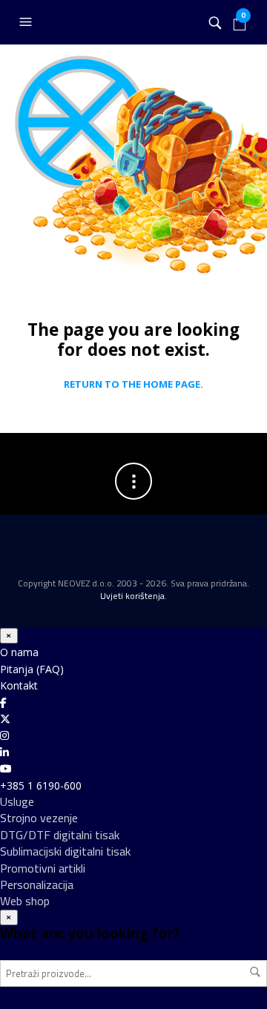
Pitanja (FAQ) (32, 669)
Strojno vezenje (39, 818)
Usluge (17, 801)
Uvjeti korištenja (132, 596)
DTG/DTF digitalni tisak (59, 835)
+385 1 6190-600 (41, 785)
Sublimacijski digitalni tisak (65, 851)
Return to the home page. (133, 385)
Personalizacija (36, 884)
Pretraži (255, 972)
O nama (19, 652)
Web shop (25, 901)
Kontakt (19, 685)
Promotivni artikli (42, 868)
